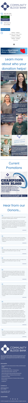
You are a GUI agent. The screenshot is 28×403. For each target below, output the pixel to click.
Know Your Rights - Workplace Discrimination (10, 375)
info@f (2, 392)
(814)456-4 (6, 391)
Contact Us (3, 381)
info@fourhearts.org (8, 15)
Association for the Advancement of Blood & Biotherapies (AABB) (13, 366)
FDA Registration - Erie (6, 368)
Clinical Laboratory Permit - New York (9, 371)
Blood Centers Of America (7, 378)
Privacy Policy (4, 379)
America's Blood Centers (18, 378)
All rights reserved (22, 401)
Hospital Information (5, 376)
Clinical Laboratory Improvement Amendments (11, 373)
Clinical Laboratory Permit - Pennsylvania (10, 370)
